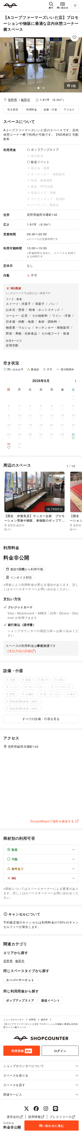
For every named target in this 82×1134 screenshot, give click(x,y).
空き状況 (12, 109)
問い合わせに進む (51, 1125)
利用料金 (31, 109)
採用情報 (34, 1116)
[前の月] (6, 380)
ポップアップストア (20, 1000)
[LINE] (55, 1108)
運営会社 (13, 1116)
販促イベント (50, 1000)
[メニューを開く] (75, 5)
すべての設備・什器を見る (41, 719)
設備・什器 (50, 109)
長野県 (12, 100)
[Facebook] (36, 1108)
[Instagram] (46, 1108)
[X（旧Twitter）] (26, 1108)
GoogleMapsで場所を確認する (52, 821)
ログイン (60, 1051)
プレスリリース (60, 1116)
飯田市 (25, 100)
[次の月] (75, 380)
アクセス (69, 109)
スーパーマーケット (20, 980)
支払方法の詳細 (20, 651)
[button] (41, 64)
